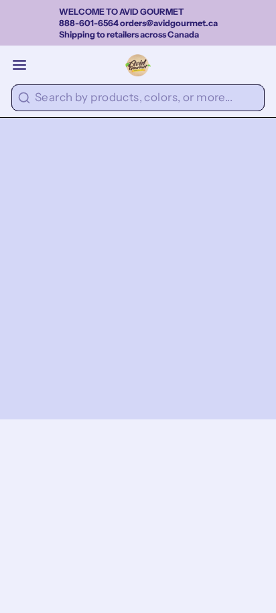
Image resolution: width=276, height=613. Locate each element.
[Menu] (25, 65)
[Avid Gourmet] (138, 65)
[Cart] (259, 65)
